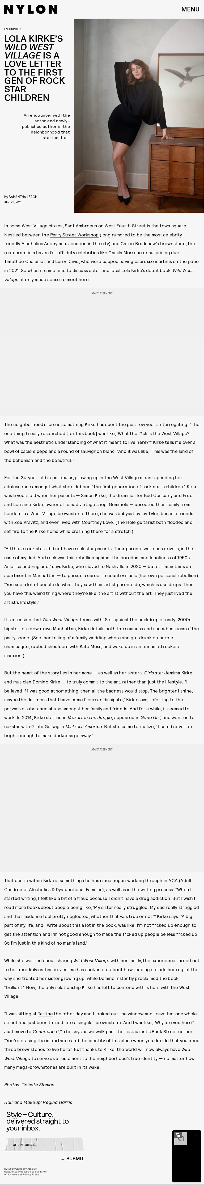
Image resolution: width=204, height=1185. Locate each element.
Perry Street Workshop (74, 234)
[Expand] (178, 1135)
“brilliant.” (14, 987)
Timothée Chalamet (24, 261)
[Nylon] (30, 9)
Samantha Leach (23, 196)
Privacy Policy (31, 1174)
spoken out (97, 969)
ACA (173, 880)
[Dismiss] (195, 1135)
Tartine (45, 1013)
